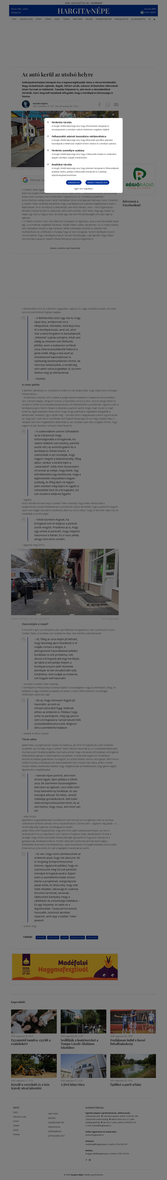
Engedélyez (74, 182)
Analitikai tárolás (62, 164)
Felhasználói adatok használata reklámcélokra (79, 136)
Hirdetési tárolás (62, 122)
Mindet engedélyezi (97, 182)
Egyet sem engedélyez (83, 188)
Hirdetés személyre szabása (68, 150)
